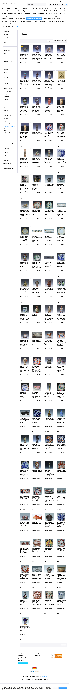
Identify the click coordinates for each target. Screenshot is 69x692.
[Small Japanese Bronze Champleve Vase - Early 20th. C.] (37, 283)
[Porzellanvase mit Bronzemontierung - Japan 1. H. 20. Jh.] (25, 621)
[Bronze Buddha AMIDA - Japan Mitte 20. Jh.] (25, 283)
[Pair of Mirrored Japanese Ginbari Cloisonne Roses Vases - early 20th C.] (61, 283)
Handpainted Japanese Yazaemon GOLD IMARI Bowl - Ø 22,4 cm (36, 395)
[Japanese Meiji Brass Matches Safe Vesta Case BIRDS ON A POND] (61, 101)
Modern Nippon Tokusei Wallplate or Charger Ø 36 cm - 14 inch (61, 446)
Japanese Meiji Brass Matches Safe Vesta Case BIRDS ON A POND (61, 109)
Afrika (5, 128)
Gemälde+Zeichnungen (8, 143)
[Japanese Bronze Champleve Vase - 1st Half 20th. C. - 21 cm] (25, 257)
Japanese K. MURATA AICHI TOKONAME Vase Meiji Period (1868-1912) (49, 109)
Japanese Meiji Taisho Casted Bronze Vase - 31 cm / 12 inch (36, 446)
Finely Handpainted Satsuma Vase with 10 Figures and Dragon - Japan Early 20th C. (48, 318)
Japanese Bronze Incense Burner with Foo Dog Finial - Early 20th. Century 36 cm (37, 57)
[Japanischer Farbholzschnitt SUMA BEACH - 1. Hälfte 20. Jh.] (37, 335)
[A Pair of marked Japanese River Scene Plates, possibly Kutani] (37, 569)
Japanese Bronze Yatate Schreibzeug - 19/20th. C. (48, 264)
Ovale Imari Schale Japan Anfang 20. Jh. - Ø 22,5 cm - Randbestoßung (61, 343)
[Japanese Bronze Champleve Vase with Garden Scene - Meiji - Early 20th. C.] (25, 101)
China (5, 130)
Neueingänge (6, 31)
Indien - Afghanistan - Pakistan (9, 133)
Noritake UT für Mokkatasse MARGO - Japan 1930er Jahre (24, 238)
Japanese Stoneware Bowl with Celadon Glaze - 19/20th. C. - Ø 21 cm (61, 576)
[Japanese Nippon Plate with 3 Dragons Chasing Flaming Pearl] (25, 569)
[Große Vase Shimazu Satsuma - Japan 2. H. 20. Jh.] (37, 309)
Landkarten (6, 148)
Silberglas (5, 94)
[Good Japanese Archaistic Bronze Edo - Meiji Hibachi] (49, 517)
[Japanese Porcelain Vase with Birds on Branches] (25, 595)
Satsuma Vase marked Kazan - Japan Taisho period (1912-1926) (49, 160)
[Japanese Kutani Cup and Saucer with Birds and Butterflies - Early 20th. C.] (25, 205)
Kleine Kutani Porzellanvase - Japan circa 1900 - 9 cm (49, 342)
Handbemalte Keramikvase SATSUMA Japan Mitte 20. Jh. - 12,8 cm (25, 369)
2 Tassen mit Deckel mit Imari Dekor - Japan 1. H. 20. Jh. (61, 498)
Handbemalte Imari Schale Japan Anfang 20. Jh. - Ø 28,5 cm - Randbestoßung (37, 369)
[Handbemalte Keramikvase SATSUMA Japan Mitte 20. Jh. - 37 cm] (25, 439)
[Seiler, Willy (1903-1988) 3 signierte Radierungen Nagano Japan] (61, 75)
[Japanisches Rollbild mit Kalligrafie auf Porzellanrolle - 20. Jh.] (25, 153)
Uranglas (5, 75)
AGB (19, 658)
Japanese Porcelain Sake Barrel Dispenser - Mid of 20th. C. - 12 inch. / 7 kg (25, 317)
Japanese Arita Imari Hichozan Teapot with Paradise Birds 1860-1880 (24, 343)
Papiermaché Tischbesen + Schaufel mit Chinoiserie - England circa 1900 (36, 188)
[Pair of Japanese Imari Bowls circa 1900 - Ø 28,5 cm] (25, 491)
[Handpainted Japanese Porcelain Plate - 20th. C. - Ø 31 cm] (49, 595)
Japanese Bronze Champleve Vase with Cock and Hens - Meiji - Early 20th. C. (36, 109)
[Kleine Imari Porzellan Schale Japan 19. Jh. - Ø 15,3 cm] (61, 179)
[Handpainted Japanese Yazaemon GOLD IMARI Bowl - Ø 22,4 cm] (37, 387)
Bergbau (5, 121)
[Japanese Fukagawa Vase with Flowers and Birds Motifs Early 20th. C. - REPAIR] (61, 309)
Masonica (5, 110)
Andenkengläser (7, 50)
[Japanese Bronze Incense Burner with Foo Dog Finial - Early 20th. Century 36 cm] (37, 49)
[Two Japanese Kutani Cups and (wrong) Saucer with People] (25, 543)
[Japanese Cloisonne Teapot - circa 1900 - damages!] (49, 569)
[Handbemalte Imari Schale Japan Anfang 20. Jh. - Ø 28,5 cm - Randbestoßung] (37, 361)
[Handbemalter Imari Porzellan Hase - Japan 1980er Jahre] (61, 49)
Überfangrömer (6, 37)
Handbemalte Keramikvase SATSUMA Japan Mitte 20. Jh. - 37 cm (24, 447)
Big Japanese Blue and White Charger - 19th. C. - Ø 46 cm (61, 524)
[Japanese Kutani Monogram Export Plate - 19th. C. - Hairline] (37, 595)
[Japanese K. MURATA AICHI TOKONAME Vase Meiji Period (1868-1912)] (49, 101)
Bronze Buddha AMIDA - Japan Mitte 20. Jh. (24, 290)
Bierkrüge (5, 45)
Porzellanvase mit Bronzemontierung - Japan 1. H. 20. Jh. (25, 628)
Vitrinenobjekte (6, 160)
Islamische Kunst (8, 136)
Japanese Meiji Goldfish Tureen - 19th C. (37, 524)
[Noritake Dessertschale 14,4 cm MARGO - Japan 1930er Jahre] (49, 231)
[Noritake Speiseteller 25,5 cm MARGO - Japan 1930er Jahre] (61, 231)
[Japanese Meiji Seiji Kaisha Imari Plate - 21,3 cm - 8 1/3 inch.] (49, 439)
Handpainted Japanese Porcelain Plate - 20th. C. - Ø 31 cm (49, 602)
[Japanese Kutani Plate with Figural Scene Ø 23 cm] (61, 465)
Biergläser (5, 47)
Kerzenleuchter (6, 77)
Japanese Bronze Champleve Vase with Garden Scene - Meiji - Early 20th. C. (24, 109)
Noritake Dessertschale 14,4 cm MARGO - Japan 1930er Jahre (49, 239)
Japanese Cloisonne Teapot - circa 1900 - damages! (49, 576)
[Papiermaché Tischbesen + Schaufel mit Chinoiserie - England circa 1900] (37, 179)
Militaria (5, 113)
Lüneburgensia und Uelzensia (7, 151)
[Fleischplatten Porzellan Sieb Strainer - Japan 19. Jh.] (37, 205)
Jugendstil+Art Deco (7, 61)
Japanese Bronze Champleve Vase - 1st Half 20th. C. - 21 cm (25, 264)
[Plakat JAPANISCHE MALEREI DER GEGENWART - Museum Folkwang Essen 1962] (25, 179)
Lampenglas (6, 83)
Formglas (5, 39)
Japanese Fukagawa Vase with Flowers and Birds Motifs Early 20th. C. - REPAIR (61, 317)
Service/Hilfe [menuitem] (64, 1)
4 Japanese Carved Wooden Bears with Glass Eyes (24, 420)
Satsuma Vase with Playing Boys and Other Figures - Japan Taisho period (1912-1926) (49, 84)
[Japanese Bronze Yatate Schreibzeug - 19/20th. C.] (49, 257)
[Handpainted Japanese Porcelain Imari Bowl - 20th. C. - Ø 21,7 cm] (49, 491)
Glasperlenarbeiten (7, 123)
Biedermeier (6, 56)
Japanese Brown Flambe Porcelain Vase (49, 420)
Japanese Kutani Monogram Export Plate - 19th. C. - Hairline (37, 602)
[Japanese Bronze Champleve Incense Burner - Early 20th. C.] (25, 49)
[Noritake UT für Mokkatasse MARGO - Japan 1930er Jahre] (25, 231)
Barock (5, 53)
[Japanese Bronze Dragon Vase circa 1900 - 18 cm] (37, 127)
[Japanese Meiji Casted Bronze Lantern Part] (49, 361)
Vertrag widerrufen (23, 663)
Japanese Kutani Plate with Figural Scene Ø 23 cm (61, 472)
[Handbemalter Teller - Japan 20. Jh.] (49, 543)
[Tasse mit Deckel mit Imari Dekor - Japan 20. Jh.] (25, 517)
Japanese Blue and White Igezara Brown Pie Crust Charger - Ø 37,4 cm (25, 395)
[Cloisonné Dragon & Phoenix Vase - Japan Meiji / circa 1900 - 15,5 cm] (25, 75)
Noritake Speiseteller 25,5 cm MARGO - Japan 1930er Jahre (61, 239)
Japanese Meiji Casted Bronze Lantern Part (48, 368)
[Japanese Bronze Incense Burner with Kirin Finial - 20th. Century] (37, 75)
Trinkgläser (6, 34)
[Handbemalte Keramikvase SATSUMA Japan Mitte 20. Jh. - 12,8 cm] (25, 361)
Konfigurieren (63, 688)
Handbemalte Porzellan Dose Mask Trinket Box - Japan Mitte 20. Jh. (49, 57)
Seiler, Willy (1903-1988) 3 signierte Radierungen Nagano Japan (61, 82)
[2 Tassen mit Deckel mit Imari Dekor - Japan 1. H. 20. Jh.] (61, 491)
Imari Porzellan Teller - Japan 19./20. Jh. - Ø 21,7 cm (49, 134)
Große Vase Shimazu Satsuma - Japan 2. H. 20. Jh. (36, 316)
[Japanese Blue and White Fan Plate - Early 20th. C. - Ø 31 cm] (37, 413)
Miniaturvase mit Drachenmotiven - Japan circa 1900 (49, 186)
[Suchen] (44, 4)
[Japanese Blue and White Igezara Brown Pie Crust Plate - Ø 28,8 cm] (25, 465)
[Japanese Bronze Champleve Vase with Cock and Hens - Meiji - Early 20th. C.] (37, 101)
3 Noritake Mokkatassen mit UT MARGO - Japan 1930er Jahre (37, 239)
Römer (4, 42)
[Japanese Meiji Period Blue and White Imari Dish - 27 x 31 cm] (61, 257)
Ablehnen (55, 688)
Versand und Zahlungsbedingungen (23, 656)
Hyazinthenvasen (7, 91)
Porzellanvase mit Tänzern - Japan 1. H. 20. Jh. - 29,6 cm (37, 472)
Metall (4, 107)
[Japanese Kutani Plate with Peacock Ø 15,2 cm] (61, 543)
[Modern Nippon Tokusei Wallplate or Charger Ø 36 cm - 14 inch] (61, 439)
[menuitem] (36, 4)
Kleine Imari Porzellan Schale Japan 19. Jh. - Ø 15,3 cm (61, 186)
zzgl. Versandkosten (34, 680)
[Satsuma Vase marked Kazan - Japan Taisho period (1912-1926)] (49, 153)
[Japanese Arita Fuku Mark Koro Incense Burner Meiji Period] (37, 153)
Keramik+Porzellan (7, 102)
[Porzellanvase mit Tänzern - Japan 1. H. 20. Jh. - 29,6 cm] (37, 465)
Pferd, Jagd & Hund (7, 115)
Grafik (4, 145)
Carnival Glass (6, 64)
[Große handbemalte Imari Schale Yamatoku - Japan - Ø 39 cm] (61, 387)
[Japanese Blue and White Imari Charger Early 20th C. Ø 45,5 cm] (61, 153)
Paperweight (6, 96)
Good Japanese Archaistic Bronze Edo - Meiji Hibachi (49, 524)
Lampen (5, 85)
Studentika (5, 118)
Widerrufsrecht (21, 660)
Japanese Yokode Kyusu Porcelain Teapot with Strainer (61, 602)
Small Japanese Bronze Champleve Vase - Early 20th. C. (37, 290)
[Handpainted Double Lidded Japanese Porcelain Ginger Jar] (61, 127)
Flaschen (5, 80)
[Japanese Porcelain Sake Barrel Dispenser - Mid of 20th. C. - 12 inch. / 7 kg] (25, 309)
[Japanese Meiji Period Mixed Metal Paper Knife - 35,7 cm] (49, 387)
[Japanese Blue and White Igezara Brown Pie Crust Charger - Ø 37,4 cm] (25, 387)
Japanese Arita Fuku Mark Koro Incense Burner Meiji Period (36, 160)
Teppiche (5, 171)
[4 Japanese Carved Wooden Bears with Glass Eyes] (25, 413)
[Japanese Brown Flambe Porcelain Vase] (49, 413)
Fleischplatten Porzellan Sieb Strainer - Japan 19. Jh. (36, 212)
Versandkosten (44, 676)
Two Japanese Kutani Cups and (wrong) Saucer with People (24, 550)
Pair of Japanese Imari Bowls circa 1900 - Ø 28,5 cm (25, 498)
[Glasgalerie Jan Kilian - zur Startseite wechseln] (9, 4)
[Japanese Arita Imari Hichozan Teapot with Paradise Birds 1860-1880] (25, 335)
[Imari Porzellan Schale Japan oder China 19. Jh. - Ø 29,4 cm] (49, 205)
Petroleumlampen (7, 88)
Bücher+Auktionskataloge (9, 168)
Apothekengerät (7, 163)
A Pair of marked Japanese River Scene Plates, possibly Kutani (36, 576)
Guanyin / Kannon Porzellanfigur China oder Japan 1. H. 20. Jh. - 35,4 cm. (49, 474)
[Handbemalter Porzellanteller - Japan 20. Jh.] (37, 543)
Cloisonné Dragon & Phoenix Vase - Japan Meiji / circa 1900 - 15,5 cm (25, 82)
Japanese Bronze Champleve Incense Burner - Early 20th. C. (24, 56)
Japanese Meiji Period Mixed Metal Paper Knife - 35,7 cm (49, 394)
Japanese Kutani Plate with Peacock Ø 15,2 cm (61, 550)
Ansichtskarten (6, 166)
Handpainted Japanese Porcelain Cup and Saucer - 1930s (60, 369)
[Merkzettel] (50, 4)
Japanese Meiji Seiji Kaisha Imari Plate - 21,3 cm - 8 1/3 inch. (49, 446)
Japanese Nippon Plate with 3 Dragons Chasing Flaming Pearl (24, 576)
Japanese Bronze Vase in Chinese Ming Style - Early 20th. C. (49, 290)
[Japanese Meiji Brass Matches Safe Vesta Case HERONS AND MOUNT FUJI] (25, 127)
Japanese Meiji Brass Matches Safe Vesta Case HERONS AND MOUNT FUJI (24, 135)
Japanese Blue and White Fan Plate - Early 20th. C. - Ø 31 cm (37, 420)
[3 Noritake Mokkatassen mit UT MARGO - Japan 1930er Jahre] (37, 231)
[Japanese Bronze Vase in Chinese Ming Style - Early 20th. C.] (49, 283)
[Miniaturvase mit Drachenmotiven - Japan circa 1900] (49, 179)
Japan (5, 138)
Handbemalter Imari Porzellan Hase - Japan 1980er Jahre (61, 56)
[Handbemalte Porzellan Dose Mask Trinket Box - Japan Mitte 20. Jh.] (49, 49)
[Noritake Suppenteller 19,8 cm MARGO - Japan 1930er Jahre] (61, 205)
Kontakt (20, 653)
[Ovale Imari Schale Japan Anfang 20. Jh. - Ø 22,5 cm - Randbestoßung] (61, 335)
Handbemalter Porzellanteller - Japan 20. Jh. (36, 550)
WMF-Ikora (5, 69)
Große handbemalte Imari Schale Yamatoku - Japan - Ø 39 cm (61, 395)
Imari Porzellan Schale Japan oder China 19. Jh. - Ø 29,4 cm (49, 212)
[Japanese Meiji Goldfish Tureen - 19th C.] (37, 517)
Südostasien (7, 140)
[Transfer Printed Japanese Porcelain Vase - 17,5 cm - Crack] (61, 413)
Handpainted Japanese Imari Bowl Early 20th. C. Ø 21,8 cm (36, 498)
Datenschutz (37, 655)
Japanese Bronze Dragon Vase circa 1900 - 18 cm (37, 134)
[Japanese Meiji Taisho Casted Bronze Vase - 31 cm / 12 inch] (37, 439)
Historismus (6, 58)
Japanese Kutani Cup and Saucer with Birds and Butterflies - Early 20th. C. (25, 213)
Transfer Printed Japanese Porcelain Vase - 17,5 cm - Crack (61, 420)
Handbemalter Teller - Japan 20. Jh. (48, 550)
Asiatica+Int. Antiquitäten (9, 126)
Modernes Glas (6, 66)
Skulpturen (5, 155)
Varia (4, 157)
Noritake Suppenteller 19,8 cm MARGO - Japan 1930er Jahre (61, 213)
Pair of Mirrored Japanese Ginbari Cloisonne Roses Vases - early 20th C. (61, 291)
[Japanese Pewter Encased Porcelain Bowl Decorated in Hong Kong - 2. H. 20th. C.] (37, 257)
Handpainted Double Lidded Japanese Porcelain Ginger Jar (61, 135)
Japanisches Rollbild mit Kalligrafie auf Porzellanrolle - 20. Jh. (24, 161)
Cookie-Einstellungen (39, 653)
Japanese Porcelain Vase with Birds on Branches (24, 602)
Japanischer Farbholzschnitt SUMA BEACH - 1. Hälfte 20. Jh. (36, 342)
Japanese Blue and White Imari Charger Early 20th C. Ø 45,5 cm (61, 160)
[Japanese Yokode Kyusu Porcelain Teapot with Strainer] (61, 595)
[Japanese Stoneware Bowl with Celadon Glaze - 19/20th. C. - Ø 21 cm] (61, 569)
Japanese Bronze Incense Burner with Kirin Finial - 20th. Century (37, 82)
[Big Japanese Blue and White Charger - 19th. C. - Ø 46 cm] (61, 517)
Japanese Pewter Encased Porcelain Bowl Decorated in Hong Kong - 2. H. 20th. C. (37, 266)
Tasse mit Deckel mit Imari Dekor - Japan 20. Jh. (24, 524)
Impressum (37, 657)
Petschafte (5, 99)
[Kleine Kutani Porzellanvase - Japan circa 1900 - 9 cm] (49, 335)
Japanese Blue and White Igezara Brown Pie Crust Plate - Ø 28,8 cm (25, 473)
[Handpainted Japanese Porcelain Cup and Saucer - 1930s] (61, 361)
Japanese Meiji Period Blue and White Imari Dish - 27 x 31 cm (61, 264)
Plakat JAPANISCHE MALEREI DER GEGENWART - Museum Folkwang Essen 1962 (24, 188)
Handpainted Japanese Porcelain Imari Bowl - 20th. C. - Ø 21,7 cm (49, 499)
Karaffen (5, 72)
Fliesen (5, 104)
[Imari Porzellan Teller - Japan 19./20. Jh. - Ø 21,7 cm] (49, 127)
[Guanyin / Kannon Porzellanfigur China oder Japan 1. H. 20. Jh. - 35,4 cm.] (49, 465)
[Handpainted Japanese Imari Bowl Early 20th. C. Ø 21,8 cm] (37, 491)
